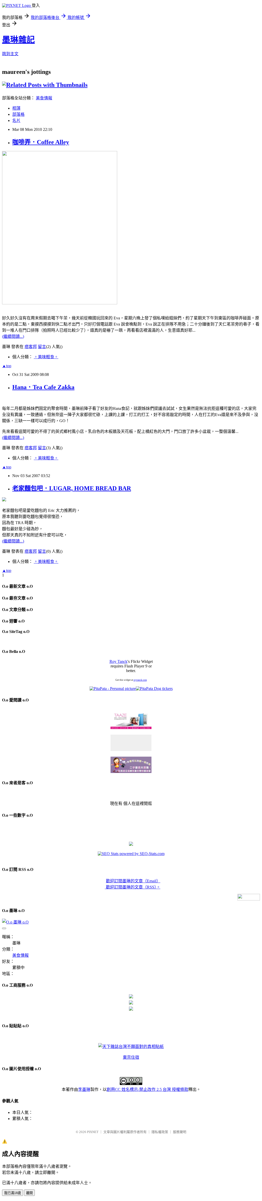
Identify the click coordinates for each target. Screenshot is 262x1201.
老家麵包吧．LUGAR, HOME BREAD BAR (71, 488)
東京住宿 (131, 1057)
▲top (6, 366)
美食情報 (44, 98)
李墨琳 (84, 1089)
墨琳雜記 (18, 39)
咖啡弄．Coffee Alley (40, 142)
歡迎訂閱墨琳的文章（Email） (133, 881)
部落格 (18, 114)
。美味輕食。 (46, 357)
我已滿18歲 (12, 1193)
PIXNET (93, 1132)
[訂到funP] (131, 844)
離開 (29, 1193)
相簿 (16, 108)
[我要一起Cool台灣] (131, 1046)
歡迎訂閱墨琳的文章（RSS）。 (132, 887)
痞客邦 (31, 346)
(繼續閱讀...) (13, 336)
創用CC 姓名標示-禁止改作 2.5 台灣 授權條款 (147, 1089)
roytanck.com (140, 680)
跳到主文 (10, 54)
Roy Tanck (118, 661)
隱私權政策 (159, 1132)
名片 (16, 120)
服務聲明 (179, 1132)
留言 (42, 346)
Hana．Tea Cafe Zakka (43, 387)
